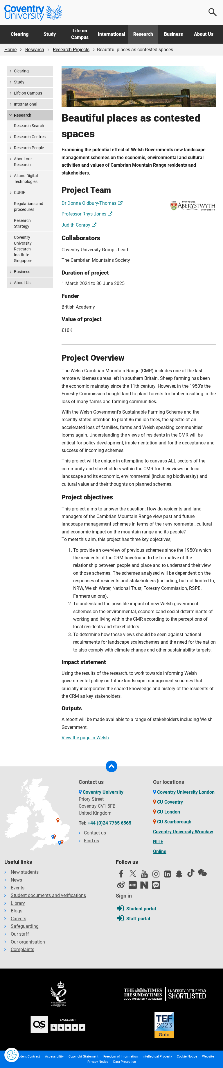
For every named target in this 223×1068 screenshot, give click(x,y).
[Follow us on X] (132, 873)
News (16, 880)
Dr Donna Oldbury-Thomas (89, 203)
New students (25, 872)
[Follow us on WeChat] (202, 873)
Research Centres (30, 136)
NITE (158, 841)
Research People (29, 147)
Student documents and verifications (48, 895)
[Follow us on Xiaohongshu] (132, 885)
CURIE (19, 192)
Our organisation (28, 942)
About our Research (23, 161)
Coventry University (103, 792)
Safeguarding (25, 926)
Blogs (16, 911)
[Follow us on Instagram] (156, 875)
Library (18, 903)
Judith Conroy (76, 225)
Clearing (19, 34)
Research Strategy (22, 223)
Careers (18, 918)
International (111, 34)
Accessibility (54, 1056)
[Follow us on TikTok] (191, 873)
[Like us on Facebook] (121, 875)
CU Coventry (170, 802)
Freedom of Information (120, 1056)
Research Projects (71, 49)
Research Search (29, 125)
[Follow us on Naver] (144, 885)
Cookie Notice (187, 1056)
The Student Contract (24, 1056)
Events (17, 888)
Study (50, 34)
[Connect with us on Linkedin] (167, 875)
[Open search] (213, 12)
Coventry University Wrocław (183, 831)
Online (159, 851)
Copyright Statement (83, 1056)
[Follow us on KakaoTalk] (156, 885)
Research (143, 34)
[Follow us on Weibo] (121, 885)
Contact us (95, 833)
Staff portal (138, 918)
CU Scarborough (174, 822)
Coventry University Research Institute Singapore (23, 249)
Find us (91, 840)
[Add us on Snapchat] (179, 875)
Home (10, 49)
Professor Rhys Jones (84, 214)
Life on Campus (80, 34)
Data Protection (124, 1062)
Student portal (141, 909)
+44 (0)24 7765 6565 (109, 823)
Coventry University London (186, 792)
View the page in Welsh (85, 738)
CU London (168, 812)
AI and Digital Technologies (26, 178)
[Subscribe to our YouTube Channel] (144, 875)
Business (173, 34)
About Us (203, 34)
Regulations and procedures (28, 206)
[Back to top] (111, 766)
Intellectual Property (157, 1056)
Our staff (20, 934)
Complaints (22, 949)
